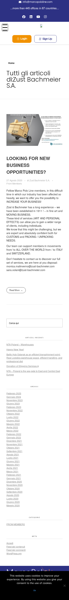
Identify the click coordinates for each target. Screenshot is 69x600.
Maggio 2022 (13, 424)
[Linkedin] (31, 17)
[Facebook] (24, 17)
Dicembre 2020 (14, 481)
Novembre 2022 (14, 410)
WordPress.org (14, 553)
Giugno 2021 (13, 461)
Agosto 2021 (12, 454)
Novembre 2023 (14, 400)
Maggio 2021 (13, 464)
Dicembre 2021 (14, 440)
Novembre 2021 (14, 444)
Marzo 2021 (12, 471)
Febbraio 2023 (13, 407)
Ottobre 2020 (13, 488)
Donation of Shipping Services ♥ (22, 366)
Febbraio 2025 (13, 393)
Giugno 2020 (13, 501)
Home (11, 63)
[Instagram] (45, 17)
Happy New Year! (15, 349)
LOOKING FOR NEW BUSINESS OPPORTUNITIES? (28, 165)
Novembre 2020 (14, 484)
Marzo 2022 (12, 430)
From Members (14, 183)
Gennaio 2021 (13, 478)
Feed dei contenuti (15, 546)
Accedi (9, 543)
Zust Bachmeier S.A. (39, 180)
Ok (34, 590)
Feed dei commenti (16, 549)
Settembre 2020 (14, 491)
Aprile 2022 (12, 427)
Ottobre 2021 (13, 447)
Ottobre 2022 (13, 413)
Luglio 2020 (12, 498)
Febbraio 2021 (13, 474)
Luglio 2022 (12, 417)
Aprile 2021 (12, 467)
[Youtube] (38, 17)
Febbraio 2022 (13, 434)
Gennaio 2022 (13, 437)
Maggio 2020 (13, 505)
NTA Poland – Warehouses (20, 344)
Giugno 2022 (13, 420)
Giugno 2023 (13, 403)
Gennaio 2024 (13, 396)
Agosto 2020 (12, 495)
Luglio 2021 (12, 457)
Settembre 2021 (14, 451)
